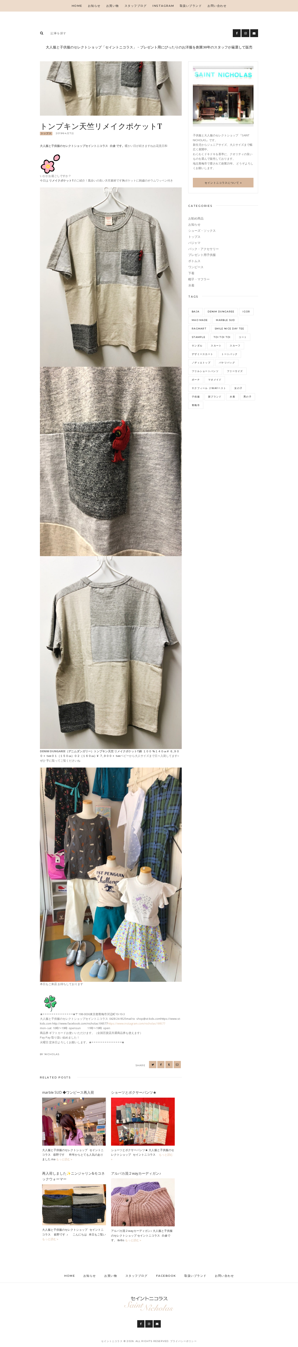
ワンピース (196, 267)
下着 (191, 273)
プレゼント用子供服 (202, 255)
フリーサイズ (235, 371)
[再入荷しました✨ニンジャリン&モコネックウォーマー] (74, 1186)
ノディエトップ (201, 362)
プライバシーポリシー (183, 1341)
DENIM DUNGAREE (221, 311)
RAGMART (199, 328)
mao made (200, 320)
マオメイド (215, 379)
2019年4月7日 (65, 133)
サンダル (197, 345)
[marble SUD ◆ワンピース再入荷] (74, 1100)
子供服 (196, 396)
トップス (46, 133)
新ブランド (215, 396)
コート (243, 337)
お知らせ (194, 224)
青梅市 (196, 405)
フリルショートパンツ (205, 371)
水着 (191, 285)
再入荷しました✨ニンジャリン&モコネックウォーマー (73, 1176)
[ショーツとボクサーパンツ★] (143, 1100)
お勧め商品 (196, 218)
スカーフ (235, 345)
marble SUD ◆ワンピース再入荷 (68, 1092)
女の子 (238, 388)
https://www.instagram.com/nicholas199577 (136, 1023)
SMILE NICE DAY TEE (229, 328)
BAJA (195, 311)
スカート (216, 345)
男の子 (247, 396)
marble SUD (225, 320)
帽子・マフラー (199, 279)
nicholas (52, 1054)
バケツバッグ (227, 362)
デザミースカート (202, 354)
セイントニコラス (112, 1341)
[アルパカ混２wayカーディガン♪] (143, 1180)
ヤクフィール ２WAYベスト (209, 388)
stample (198, 337)
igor (246, 311)
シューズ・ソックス (202, 231)
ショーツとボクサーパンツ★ (133, 1092)
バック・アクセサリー (203, 249)
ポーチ (196, 379)
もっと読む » (64, 1159)
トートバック (229, 354)
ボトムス (194, 261)
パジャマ (194, 243)
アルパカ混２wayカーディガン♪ (136, 1173)
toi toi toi (222, 337)
